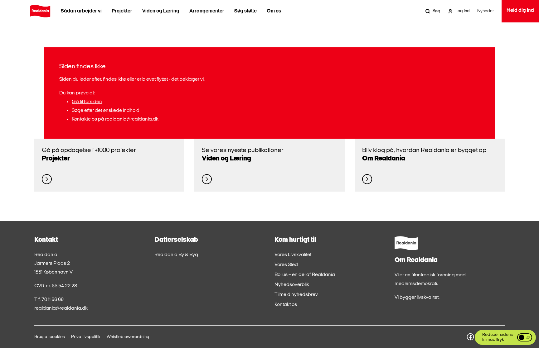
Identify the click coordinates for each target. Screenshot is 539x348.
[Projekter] (47, 179)
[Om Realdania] (367, 179)
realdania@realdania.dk (131, 119)
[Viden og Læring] (207, 179)
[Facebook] (470, 336)
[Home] (40, 11)
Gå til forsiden (87, 101)
